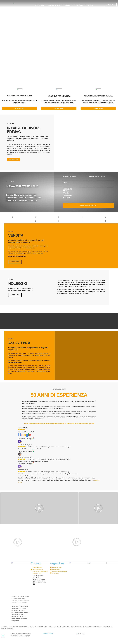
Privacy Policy (48, 633)
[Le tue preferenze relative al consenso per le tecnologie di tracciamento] (3, 636)
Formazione (78, 5)
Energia (90, 5)
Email (65, 183)
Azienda (67, 5)
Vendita (66, 193)
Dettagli (66, 198)
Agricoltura (39, 5)
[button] (102, 4)
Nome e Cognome (69, 176)
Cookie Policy (81, 633)
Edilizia (51, 5)
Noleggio (67, 191)
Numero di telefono (97, 176)
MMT (58, 5)
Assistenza (68, 195)
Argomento (67, 189)
